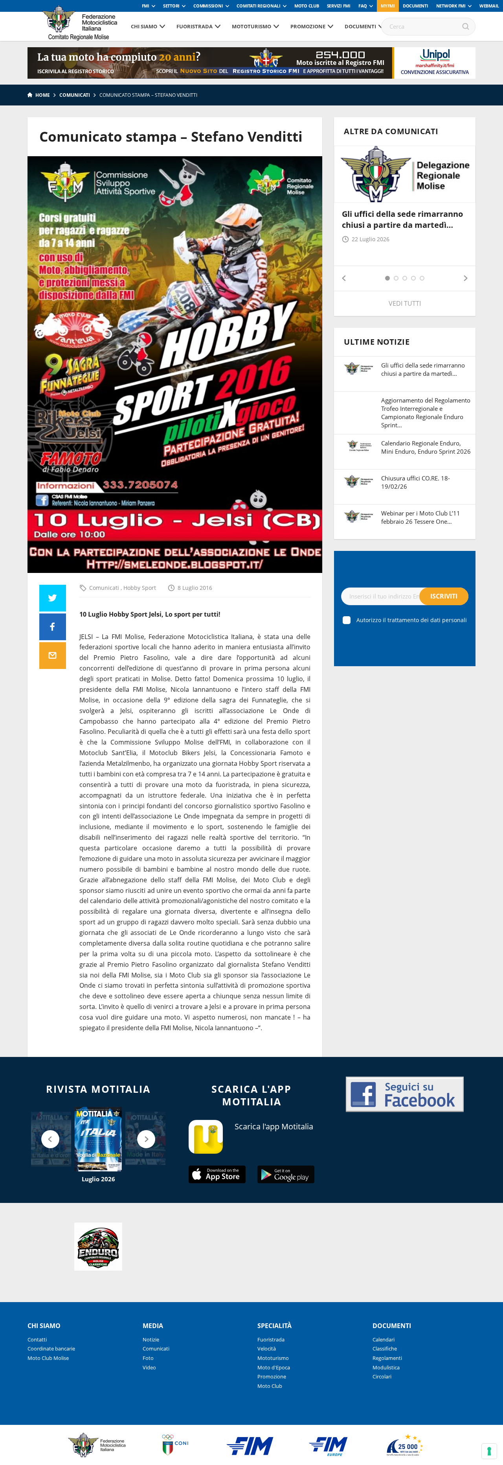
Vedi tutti (405, 303)
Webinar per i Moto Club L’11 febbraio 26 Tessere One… (420, 517)
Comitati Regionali (259, 6)
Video (149, 1367)
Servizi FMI (339, 6)
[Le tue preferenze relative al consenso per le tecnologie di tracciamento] (489, 1451)
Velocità (266, 1348)
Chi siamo (144, 26)
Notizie (151, 1339)
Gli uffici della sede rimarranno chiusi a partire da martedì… (402, 219)
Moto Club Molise (48, 1358)
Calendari (384, 1339)
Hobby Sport (139, 587)
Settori (171, 6)
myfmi (388, 6)
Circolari (382, 1376)
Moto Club (306, 6)
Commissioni (208, 6)
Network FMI (451, 6)
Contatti (37, 1339)
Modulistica (386, 1367)
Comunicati (74, 95)
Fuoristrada (194, 26)
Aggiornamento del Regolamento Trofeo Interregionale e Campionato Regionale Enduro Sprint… (425, 412)
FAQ (362, 6)
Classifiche (385, 1348)
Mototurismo (251, 26)
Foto (148, 1358)
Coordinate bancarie (51, 1348)
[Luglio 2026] (98, 1139)
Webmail (489, 6)
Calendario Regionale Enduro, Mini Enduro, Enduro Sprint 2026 (426, 447)
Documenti (415, 6)
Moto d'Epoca (273, 1367)
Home (42, 95)
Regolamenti (387, 1358)
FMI (145, 6)
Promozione (307, 26)
